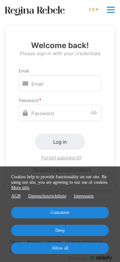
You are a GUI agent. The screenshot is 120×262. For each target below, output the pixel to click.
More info (20, 187)
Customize (60, 212)
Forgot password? (61, 158)
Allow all (60, 248)
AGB (15, 196)
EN (92, 9)
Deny (60, 230)
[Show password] (95, 113)
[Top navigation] (111, 9)
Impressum (84, 196)
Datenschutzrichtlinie (47, 196)
